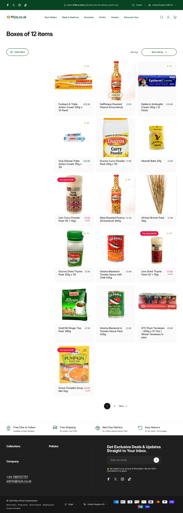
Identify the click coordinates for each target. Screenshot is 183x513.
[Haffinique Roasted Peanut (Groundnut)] (115, 80)
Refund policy (11, 505)
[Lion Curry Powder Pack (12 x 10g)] (74, 194)
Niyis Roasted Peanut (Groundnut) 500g (112, 219)
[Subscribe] (156, 460)
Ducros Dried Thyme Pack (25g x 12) (70, 273)
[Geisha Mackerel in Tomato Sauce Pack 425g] (115, 304)
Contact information (13, 508)
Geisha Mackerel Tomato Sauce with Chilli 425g (111, 274)
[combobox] (139, 5)
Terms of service (35, 505)
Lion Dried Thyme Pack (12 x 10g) (151, 273)
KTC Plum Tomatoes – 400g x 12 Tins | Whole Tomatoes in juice (153, 333)
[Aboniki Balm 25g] (157, 137)
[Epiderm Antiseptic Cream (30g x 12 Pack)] (157, 80)
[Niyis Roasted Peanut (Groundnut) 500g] (115, 194)
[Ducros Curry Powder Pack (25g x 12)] (115, 137)
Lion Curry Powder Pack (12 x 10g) (69, 219)
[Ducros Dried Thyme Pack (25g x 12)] (74, 248)
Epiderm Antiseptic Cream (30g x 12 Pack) (152, 107)
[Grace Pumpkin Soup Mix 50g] (74, 364)
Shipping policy (48, 505)
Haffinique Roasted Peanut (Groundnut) (111, 106)
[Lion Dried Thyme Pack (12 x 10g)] (157, 248)
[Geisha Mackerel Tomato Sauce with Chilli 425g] (115, 248)
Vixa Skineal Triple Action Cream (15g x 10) (70, 163)
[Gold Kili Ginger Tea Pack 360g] (74, 304)
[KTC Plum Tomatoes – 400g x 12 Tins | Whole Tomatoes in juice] (157, 304)
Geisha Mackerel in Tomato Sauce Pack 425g (111, 331)
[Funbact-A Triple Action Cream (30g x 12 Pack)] (74, 80)
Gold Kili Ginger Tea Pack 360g (70, 330)
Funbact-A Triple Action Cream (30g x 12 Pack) (70, 107)
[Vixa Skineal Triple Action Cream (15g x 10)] (74, 137)
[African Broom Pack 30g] (157, 194)
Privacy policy (23, 505)
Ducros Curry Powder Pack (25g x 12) (112, 162)
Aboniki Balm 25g (151, 160)
